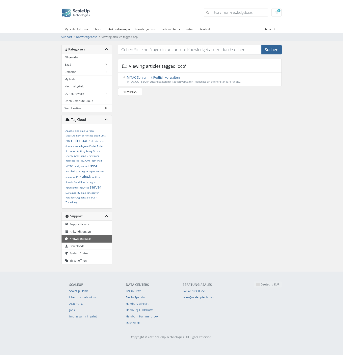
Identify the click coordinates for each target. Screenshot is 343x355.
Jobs (72, 310)
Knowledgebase (145, 29)
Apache (70, 131)
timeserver (93, 192)
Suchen (271, 49)
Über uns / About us (82, 297)
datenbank (81, 140)
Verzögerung (73, 197)
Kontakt (204, 29)
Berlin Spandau (136, 297)
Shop (97, 29)
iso (77, 160)
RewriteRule (72, 187)
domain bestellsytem (77, 146)
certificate (87, 135)
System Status (170, 29)
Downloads (76, 246)
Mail (99, 160)
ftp (77, 151)
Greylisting (80, 156)
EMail (100, 146)
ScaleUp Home (79, 291)
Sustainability (73, 192)
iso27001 (85, 160)
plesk (86, 176)
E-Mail (92, 146)
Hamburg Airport (137, 304)
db (93, 141)
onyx (72, 177)
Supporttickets (78, 224)
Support (66, 37)
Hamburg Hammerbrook (142, 316)
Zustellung (71, 202)
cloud (97, 135)
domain (99, 141)
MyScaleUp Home (77, 29)
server (95, 187)
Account (270, 29)
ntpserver (98, 171)
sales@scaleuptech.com (198, 297)
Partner (190, 29)
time (83, 192)
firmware (71, 151)
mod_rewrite (81, 166)
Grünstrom (93, 156)
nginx (85, 171)
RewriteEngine (88, 182)
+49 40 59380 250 (193, 291)
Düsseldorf (133, 323)
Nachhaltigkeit (73, 171)
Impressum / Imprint (83, 316)
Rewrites (84, 187)
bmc (82, 131)
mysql (93, 165)
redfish (96, 177)
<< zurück (130, 92)
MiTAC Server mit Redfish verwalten (183, 79)
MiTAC (69, 166)
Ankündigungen (119, 29)
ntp (90, 171)
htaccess (70, 160)
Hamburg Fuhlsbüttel (140, 310)
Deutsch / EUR (269, 284)
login (93, 160)
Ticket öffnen (77, 260)
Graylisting (86, 151)
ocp (67, 177)
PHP (78, 177)
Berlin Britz (133, 291)
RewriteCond (73, 182)
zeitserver (90, 197)
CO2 (68, 141)
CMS (103, 135)
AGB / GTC (76, 304)
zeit (83, 197)
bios (77, 131)
